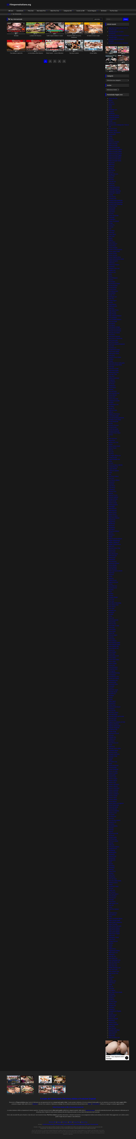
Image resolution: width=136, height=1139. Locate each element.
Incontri (111, 423)
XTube (110, 979)
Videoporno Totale (114, 937)
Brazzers (111, 177)
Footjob (111, 361)
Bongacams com (113, 174)
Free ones (111, 376)
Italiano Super (112, 448)
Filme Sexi (112, 355)
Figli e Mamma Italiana (115, 315)
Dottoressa (112, 262)
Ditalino (111, 240)
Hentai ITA (112, 408)
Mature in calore (113, 516)
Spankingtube (112, 852)
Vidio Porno (112, 939)
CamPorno (112, 185)
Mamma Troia (112, 491)
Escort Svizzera (113, 285)
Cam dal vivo (112, 181)
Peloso (111, 584)
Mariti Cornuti (112, 501)
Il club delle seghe (114, 416)
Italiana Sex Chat (113, 442)
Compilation (112, 219)
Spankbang (112, 850)
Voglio (110, 947)
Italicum (111, 450)
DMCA (70, 1122)
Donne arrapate (113, 247)
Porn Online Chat (113, 605)
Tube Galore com (113, 903)
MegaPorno (112, 521)
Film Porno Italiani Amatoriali (117, 344)
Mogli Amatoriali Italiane (115, 538)
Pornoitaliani (112, 674)
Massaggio (112, 506)
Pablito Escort (112, 580)
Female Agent (112, 300)
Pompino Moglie (113, 597)
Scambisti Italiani (113, 750)
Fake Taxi (111, 298)
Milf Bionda (112, 523)
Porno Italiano (112, 640)
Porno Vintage (113, 663)
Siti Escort (111, 835)
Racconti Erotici (113, 714)
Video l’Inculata (113, 924)
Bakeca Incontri (113, 143)
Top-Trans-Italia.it (113, 894)
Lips (110, 474)
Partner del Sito (113, 98)
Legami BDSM (113, 468)
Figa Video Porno (113, 310)
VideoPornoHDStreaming (79, 1124)
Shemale (111, 828)
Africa (110, 108)
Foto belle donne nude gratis (117, 363)
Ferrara (111, 302)
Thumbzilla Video (113, 886)
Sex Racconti (112, 816)
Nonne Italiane (113, 567)
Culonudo (111, 232)
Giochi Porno (112, 387)
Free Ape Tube (113, 374)
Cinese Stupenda (113, 215)
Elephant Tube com (114, 268)
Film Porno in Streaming (115, 338)
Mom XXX (111, 546)
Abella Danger (113, 1015)
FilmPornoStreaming (68, 1124)
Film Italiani (112, 323)
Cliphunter (111, 217)
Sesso (110, 763)
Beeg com (111, 166)
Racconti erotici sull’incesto (116, 716)
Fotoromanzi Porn (114, 372)
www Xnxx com (113, 969)
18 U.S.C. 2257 (52, 1122)
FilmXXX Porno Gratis (115, 357)
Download (111, 266)
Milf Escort (111, 525)
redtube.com (112, 739)
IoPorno (111, 434)
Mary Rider (112, 1026)
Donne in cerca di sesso (115, 249)
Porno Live (112, 650)
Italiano (111, 444)
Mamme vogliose (113, 497)
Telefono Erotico (113, 882)
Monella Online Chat (114, 548)
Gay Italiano (112, 382)
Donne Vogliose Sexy (115, 257)
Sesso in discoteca (114, 784)
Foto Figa (111, 366)
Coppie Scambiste (114, 221)
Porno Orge (112, 654)
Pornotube (111, 686)
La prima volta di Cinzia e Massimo (118, 43)
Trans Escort (112, 897)
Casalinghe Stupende (115, 191)
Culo (110, 228)
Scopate (111, 758)
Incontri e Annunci (114, 425)
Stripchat (111, 869)
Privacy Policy (76, 1122)
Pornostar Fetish (113, 684)
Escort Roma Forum (114, 283)
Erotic (110, 274)
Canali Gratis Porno (114, 187)
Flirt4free (111, 359)
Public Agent (112, 701)
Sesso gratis (112, 775)
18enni (110, 100)
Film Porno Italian (113, 342)
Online (110, 576)
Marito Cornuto (113, 502)
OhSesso (111, 574)
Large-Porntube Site (114, 459)
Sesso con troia (113, 771)
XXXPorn (111, 998)
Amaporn (111, 111)
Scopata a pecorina (114, 754)
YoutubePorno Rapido (115, 1011)
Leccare (111, 463)
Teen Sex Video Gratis (115, 880)
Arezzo (111, 138)
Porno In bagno (113, 635)
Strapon (111, 863)
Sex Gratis (111, 814)
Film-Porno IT (112, 348)
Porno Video (112, 661)
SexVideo (111, 824)
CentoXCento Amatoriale (116, 200)
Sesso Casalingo (113, 769)
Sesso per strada (113, 807)
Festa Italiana (112, 304)
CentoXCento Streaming (115, 204)
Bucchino (111, 179)
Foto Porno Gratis (113, 368)
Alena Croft (112, 1017)
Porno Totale (112, 657)
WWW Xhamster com (114, 967)
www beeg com (113, 958)
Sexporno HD (112, 822)
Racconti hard (112, 718)
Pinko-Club (30, 10)
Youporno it (112, 1009)
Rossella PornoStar (114, 1030)
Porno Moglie (112, 652)
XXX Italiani (112, 990)
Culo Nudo (112, 230)
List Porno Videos (114, 476)
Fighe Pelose (112, 312)
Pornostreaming (94, 1124)
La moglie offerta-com (115, 455)
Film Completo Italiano (115, 319)
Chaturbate (112, 210)
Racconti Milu (112, 720)
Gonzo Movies (113, 395)
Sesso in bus (112, 782)
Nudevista (111, 572)
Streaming (111, 865)
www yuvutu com (113, 973)
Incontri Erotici (113, 427)
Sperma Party (112, 856)
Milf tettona (112, 535)
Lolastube (111, 484)
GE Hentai (111, 383)
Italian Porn (112, 440)
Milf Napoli (112, 529)
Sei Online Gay (113, 761)
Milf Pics (111, 533)
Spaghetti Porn (113, 848)
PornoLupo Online (114, 678)
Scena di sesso (113, 752)
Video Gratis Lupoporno (115, 922)
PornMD (111, 614)
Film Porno (112, 334)
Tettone (111, 884)
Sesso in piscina (113, 792)
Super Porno (112, 871)
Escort (110, 276)
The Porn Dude (114, 10)
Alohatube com (113, 109)
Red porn (111, 735)
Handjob (111, 402)
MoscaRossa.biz (113, 553)
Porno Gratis (112, 629)
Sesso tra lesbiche (114, 811)
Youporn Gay (112, 1005)
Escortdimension (113, 291)
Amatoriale (112, 113)
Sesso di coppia (113, 773)
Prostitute (111, 695)
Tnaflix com (112, 890)
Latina (110, 461)
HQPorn (111, 412)
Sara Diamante (113, 1032)
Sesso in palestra (113, 790)
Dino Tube (111, 236)
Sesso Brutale (112, 767)
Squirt (110, 862)
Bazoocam (112, 162)
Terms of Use (84, 1122)
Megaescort (112, 519)
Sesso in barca (113, 780)
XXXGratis (112, 994)
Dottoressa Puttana (114, 264)
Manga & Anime (113, 499)
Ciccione (111, 213)
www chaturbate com (114, 960)
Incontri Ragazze (92, 10)
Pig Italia (111, 589)
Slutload (111, 843)
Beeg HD (111, 168)
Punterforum (112, 703)
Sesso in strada (113, 795)
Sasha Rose (112, 1034)
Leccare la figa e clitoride (116, 465)
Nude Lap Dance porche (115, 571)
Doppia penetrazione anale (116, 259)
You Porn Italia (113, 1001)
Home (11, 10)
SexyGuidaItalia (113, 826)
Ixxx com (111, 451)
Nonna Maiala (112, 565)
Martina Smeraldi (113, 1024)
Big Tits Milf (112, 170)
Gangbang (112, 380)
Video (110, 916)
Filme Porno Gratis (114, 351)
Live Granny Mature (114, 480)
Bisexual (111, 172)
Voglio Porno (112, 948)
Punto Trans (112, 705)
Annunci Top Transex (114, 132)
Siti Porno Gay (113, 839)
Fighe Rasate (112, 313)
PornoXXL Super (113, 690)
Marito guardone (113, 504)
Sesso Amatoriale (113, 765)
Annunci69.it (112, 134)
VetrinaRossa (112, 914)
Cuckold (111, 227)
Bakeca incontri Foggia (115, 155)
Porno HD (111, 633)
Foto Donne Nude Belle (115, 365)
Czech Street (112, 234)
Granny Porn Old (113, 399)
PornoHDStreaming (114, 673)
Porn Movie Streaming (115, 603)
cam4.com (111, 183)
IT (109, 436)
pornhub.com (112, 610)
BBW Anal (111, 164)
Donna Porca (112, 245)
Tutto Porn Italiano (114, 909)
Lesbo (110, 472)
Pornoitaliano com (114, 676)
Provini (111, 697)
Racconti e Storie (113, 712)
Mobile (110, 536)
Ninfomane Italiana (114, 563)
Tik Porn (111, 888)
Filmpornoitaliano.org (20, 4)
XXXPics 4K (112, 996)
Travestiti (111, 899)
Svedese (111, 873)
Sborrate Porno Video (115, 748)
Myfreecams (112, 557)
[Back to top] (131, 1134)
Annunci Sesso (113, 130)
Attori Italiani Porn (41, 10)
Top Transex (112, 892)
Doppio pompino (113, 261)
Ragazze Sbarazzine (114, 725)
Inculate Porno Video (114, 433)
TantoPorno (112, 877)
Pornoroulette (112, 682)
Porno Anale (112, 622)
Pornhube (111, 612)
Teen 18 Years (113, 879)
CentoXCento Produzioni (116, 202)
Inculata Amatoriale (114, 431)
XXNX (110, 984)
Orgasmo (111, 578)
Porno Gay (112, 627)
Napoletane (112, 559)
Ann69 (110, 121)
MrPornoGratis (113, 555)
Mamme (111, 493)
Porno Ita (111, 637)
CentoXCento (20, 10)
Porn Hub (111, 601)
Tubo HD (111, 905)
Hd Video (111, 406)
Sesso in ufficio (113, 799)
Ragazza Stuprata (114, 724)
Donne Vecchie (113, 255)
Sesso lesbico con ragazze (116, 803)
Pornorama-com (113, 680)
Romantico (112, 741)
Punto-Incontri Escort (114, 707)
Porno (110, 616)
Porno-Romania (113, 667)
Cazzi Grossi (112, 196)
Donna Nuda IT (113, 244)
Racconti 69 (112, 710)
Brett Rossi (112, 1020)
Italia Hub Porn (113, 438)
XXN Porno (112, 982)
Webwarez (112, 954)
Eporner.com (112, 272)
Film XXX (111, 346)
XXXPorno (112, 999)
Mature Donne (113, 512)
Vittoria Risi (112, 1035)
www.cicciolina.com (114, 1037)
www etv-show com (114, 962)
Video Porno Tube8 (114, 933)
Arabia (110, 136)
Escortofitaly (112, 293)
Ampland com (112, 119)
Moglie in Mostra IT (114, 542)
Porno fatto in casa (114, 625)
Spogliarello (112, 860)
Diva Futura (112, 242)
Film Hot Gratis (113, 321)
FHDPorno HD (113, 306)
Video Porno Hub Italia (115, 926)
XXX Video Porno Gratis (115, 992)
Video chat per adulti (114, 920)
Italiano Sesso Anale (114, 446)
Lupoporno (112, 489)
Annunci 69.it (112, 123)
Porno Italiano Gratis (114, 642)
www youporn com (114, 971)
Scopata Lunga (113, 756)
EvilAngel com (113, 296)
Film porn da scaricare (115, 329)
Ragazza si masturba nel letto (117, 722)
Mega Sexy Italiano (114, 518)
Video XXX (112, 935)
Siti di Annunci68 (113, 833)
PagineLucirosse (113, 582)
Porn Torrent (112, 606)
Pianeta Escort (113, 588)
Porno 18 (111, 618)
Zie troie (111, 1013)
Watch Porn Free (55, 10)
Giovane (111, 389)
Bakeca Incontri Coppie (115, 151)
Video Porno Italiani (114, 928)
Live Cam (111, 478)
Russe (110, 744)
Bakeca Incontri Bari (114, 147)
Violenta (111, 943)
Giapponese (112, 385)
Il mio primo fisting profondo (116, 417)
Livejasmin (112, 482)
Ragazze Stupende (114, 727)
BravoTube (112, 176)
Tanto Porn (112, 875)
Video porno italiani (114, 931)
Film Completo (113, 317)
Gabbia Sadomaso (114, 378)
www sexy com (113, 965)
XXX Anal (111, 988)
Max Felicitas (112, 1028)
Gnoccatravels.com (114, 393)
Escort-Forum (112, 289)
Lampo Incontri (113, 457)
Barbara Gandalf (113, 1018)
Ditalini (111, 238)
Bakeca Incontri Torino (115, 159)
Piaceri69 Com (113, 586)
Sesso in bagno (113, 778)
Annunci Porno (113, 128)
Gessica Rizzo (113, 1022)
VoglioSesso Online (114, 950)
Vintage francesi (113, 941)
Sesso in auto (112, 776)
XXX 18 (111, 986)
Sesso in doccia (113, 786)
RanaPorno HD (113, 729)
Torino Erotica (112, 896)
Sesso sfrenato (113, 809)
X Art (110, 975)
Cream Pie (112, 225)
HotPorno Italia (113, 410)
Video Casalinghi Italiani (115, 918)
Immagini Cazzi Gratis (115, 419)
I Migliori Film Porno (114, 414)
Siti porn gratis (113, 837)
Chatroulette (112, 208)
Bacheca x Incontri (114, 142)
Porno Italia (112, 639)
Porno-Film (112, 665)
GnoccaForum (113, 391)
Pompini (111, 593)
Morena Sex (112, 550)
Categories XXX (68, 10)
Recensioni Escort (114, 733)
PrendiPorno (112, 693)
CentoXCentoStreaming (48, 1124)
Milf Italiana (112, 527)
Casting (111, 194)
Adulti (110, 106)
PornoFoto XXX (113, 669)
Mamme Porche (113, 495)
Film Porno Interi (113, 340)
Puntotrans (112, 708)
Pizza (110, 591)
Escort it (111, 279)
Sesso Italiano (113, 801)
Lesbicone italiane (114, 470)
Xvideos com (112, 981)
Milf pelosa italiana (114, 531)
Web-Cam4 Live (113, 952)
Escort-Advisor (113, 287)
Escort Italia (112, 281)
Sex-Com (111, 818)
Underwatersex (113, 913)
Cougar (111, 223)
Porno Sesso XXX (114, 656)
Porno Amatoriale (113, 620)
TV (109, 911)
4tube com (111, 104)
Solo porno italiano (114, 846)
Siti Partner (103, 10)
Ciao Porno (112, 211)
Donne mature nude (114, 251)
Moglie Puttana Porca (115, 544)
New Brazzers (112, 561)
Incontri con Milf (80, 10)
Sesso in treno (113, 797)
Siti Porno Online (113, 841)
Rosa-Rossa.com (113, 742)
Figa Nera (111, 308)
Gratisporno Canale (114, 400)
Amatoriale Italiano (114, 115)
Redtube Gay (112, 737)
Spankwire (112, 854)
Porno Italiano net (113, 648)
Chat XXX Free (113, 206)
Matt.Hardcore (112, 510)
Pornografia (112, 671)
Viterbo (111, 945)
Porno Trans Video (114, 659)
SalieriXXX (112, 746)
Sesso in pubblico (114, 794)
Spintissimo (112, 858)
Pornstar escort (113, 691)
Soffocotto (111, 845)
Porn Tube (111, 608)
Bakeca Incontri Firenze (115, 153)
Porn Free (111, 599)
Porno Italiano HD (114, 646)
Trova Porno (112, 901)
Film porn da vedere (114, 332)
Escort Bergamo (113, 278)
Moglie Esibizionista (114, 540)
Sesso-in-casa (113, 812)
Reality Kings (112, 731)
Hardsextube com (113, 404)
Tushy (110, 907)
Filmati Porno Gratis (114, 349)
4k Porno (111, 102)
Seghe (110, 759)
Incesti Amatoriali (113, 421)
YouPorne (111, 1007)
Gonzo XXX (112, 397)
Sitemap (59, 1122)
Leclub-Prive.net (113, 467)
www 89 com (112, 956)
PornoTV (111, 688)
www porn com (113, 964)
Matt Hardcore (112, 508)
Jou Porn (111, 453)
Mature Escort (112, 514)
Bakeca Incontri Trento (115, 160)
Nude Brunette (113, 569)
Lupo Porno (112, 485)
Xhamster (111, 977)
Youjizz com (112, 1003)
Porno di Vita (112, 623)
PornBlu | (88, 1124)
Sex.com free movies (114, 820)
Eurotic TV (112, 295)
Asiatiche (111, 140)
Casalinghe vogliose (114, 193)
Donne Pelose (113, 253)
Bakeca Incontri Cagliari (115, 149)
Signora (111, 831)
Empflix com (112, 270)
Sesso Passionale (114, 805)
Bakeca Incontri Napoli (115, 157)
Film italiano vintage (114, 327)
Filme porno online (114, 353)
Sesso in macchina (114, 788)
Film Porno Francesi (114, 336)
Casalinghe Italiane (114, 189)
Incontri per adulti (113, 429)
